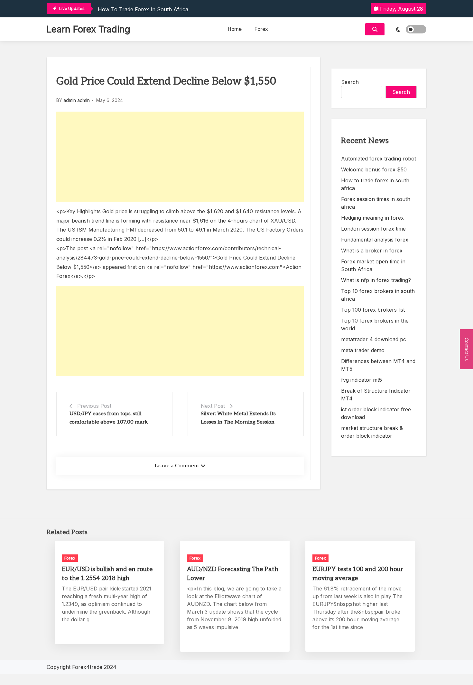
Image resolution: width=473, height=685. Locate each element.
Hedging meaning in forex (372, 218)
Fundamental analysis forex (374, 239)
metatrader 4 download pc (373, 339)
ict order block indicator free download (376, 413)
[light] (407, 29)
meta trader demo (363, 350)
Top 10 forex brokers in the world (375, 324)
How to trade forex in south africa (143, 9)
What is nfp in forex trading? (376, 280)
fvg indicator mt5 (361, 380)
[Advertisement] (180, 157)
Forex (261, 29)
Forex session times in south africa (375, 203)
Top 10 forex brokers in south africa (378, 295)
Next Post (213, 406)
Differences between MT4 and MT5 (378, 365)
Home (235, 29)
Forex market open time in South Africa (373, 265)
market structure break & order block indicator (372, 432)
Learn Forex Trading (88, 29)
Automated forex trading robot (378, 158)
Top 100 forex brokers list (373, 309)
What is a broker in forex (372, 250)
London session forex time (373, 228)
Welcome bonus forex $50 (374, 169)
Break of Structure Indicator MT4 (376, 395)
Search (350, 82)
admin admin (76, 100)
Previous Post (94, 406)
